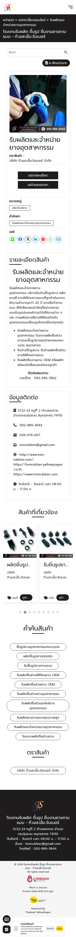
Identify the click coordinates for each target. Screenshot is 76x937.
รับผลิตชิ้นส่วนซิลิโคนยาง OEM (38, 675)
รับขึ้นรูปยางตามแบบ (38, 665)
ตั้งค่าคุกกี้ (50, 928)
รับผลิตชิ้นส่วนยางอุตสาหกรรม (38, 693)
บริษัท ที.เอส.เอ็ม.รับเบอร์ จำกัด (30, 160)
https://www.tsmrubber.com (35, 474)
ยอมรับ (59, 928)
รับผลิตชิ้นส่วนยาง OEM (38, 684)
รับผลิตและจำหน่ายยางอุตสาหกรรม (31, 223)
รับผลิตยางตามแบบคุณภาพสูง (38, 717)
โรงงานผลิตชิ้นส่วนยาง (38, 736)
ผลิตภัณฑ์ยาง (19, 208)
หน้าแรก (8, 20)
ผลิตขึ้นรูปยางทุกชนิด (38, 656)
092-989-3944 (30, 425)
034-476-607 (29, 435)
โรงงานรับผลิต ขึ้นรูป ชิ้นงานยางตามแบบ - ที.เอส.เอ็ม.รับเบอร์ (43, 866)
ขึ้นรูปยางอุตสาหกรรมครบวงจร (38, 646)
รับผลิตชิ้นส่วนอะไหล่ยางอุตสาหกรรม (38, 706)
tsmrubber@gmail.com (37, 444)
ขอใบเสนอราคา (38, 184)
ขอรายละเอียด (38, 175)
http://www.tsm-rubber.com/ (29, 457)
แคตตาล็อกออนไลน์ (31, 20)
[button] (20, 612)
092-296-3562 (45, 378)
